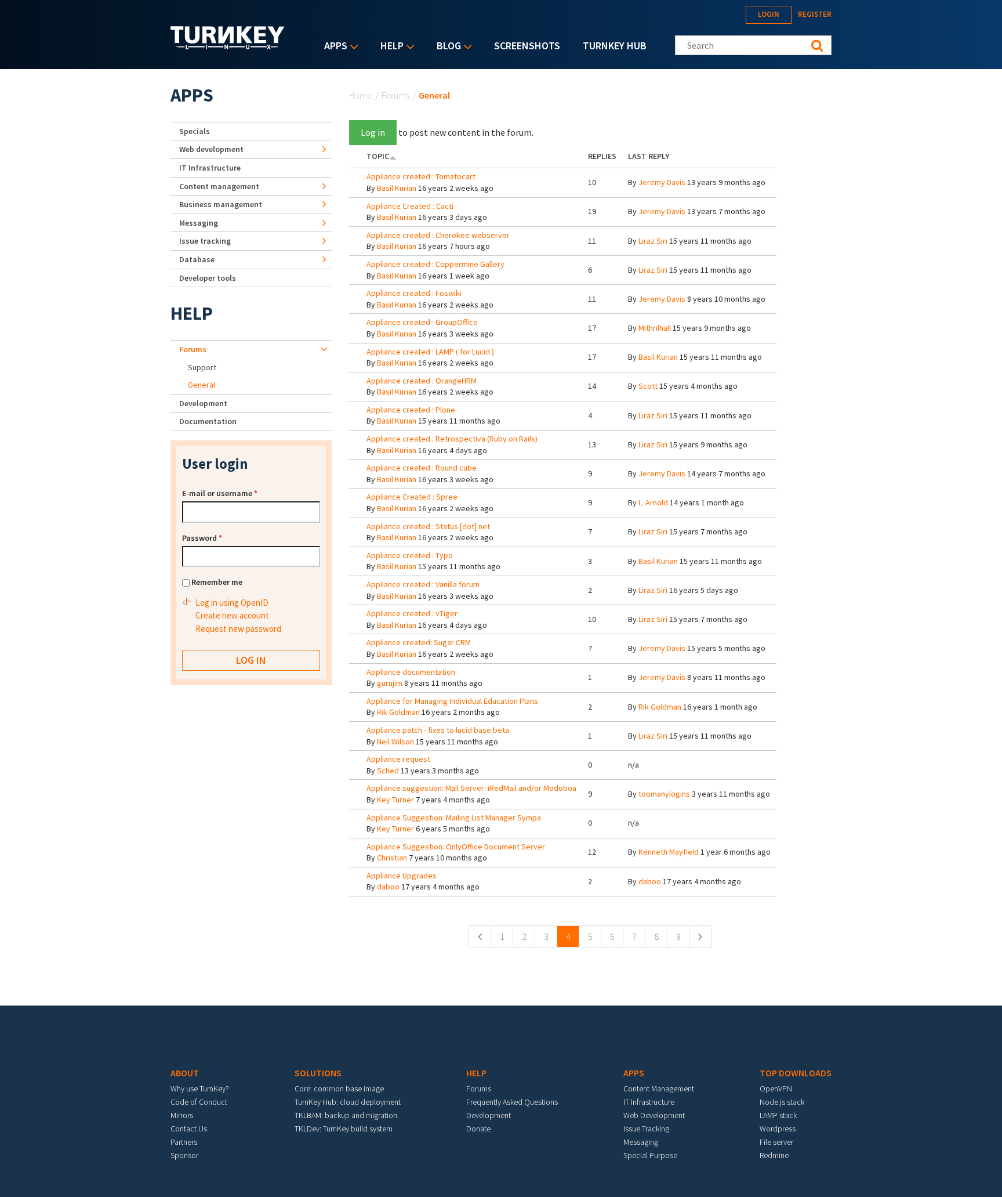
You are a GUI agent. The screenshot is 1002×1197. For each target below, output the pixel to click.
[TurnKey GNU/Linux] (227, 46)
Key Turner (395, 799)
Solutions (318, 1073)
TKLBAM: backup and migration (346, 1115)
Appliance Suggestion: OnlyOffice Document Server (455, 846)
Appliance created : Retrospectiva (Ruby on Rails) (452, 438)
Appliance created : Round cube (421, 467)
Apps (332, 47)
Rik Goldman (398, 712)
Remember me (216, 582)
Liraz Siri (652, 241)
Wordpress (778, 1128)
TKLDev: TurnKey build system (344, 1128)
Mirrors (181, 1115)
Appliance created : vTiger (412, 613)
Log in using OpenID (231, 602)
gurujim (389, 683)
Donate (478, 1128)
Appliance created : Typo (409, 555)
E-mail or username (219, 493)
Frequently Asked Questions (512, 1102)
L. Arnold (653, 502)
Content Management (658, 1088)
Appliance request (398, 759)
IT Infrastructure (210, 167)
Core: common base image (339, 1088)
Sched (388, 770)
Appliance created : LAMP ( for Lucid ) (430, 351)
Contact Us (188, 1128)
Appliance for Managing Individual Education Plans (452, 701)
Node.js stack (782, 1102)
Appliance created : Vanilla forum (423, 584)
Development (203, 403)
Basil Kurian (396, 188)
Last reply (648, 156)
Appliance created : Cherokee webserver (438, 235)
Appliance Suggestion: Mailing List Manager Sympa (453, 817)
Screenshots (527, 45)
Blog (446, 47)
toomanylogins (664, 794)
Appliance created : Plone (410, 409)
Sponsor (184, 1155)
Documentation (208, 421)
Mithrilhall (654, 328)
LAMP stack (778, 1115)
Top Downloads (796, 1073)
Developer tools (207, 278)
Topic (377, 156)
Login (768, 14)
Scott (648, 386)
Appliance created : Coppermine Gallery (435, 264)
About (184, 1073)
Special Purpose (650, 1155)
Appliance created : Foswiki (414, 293)
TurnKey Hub (615, 45)
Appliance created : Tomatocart (420, 176)
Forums (395, 95)
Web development (211, 149)
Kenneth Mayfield (668, 852)
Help (389, 47)
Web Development (654, 1115)
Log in (373, 132)
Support (202, 367)
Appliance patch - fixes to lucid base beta (437, 730)
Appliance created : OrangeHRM (421, 380)
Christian (392, 857)
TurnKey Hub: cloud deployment (348, 1102)
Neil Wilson (395, 741)
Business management (220, 204)
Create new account (232, 615)
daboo (388, 886)
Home (360, 95)
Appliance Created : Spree (412, 496)
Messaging (198, 223)
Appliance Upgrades (401, 875)
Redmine (774, 1155)
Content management (219, 186)
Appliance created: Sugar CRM (418, 642)
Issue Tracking (646, 1128)
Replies (602, 156)
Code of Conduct (198, 1102)
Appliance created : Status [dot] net (428, 526)
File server (776, 1142)
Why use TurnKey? (199, 1088)
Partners (183, 1142)
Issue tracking (205, 241)
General (201, 384)
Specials (194, 131)
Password (202, 538)
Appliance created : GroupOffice (422, 322)
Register (815, 14)
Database (197, 259)
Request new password (238, 628)
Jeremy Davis (661, 182)
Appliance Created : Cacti (409, 206)
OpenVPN (776, 1088)
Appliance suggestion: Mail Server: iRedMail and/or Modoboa (471, 788)
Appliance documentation (410, 672)
